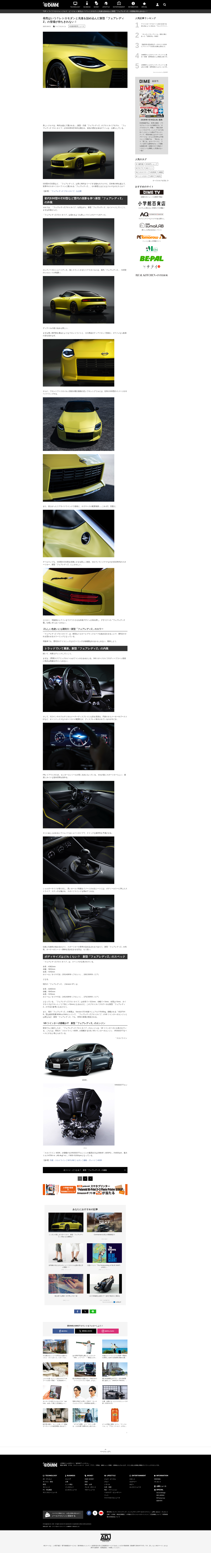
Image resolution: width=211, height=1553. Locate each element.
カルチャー (133, 1482)
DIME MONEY (89, 1479)
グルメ (106, 1482)
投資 (86, 1482)
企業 (66, 1482)
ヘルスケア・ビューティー (112, 1492)
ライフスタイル (54, 11)
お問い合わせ (156, 1512)
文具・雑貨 (107, 1487)
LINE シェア (93, 1311)
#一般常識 (139, 164)
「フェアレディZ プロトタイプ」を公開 (65, 191)
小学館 (113, 1514)
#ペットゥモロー (142, 176)
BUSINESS (71, 1476)
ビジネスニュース (71, 1490)
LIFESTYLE (111, 1476)
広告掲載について (155, 1514)
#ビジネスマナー (142, 172)
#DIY (152, 176)
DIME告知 (157, 1479)
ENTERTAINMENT (139, 1476)
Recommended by (108, 1302)
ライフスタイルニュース (112, 1498)
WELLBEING (160, 1495)
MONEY (90, 1476)
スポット (132, 1479)
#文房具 (153, 172)
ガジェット (46, 1487)
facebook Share (77, 1311)
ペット (106, 1495)
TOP (44, 11)
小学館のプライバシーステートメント (137, 1514)
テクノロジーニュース (50, 1492)
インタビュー (69, 1487)
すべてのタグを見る (159, 180)
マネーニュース (90, 1490)
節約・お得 (88, 1484)
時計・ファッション (110, 1490)
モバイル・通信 (48, 1482)
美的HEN (159, 1500)
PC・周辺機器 (47, 1490)
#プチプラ (139, 168)
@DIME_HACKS (87, 1331)
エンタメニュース (135, 1487)
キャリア (68, 1479)
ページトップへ (105, 1451)
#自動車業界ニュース (76, 26)
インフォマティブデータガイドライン (139, 1512)
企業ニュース (161, 1486)
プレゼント (157, 1482)
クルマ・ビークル (68, 11)
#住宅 (159, 176)
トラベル (107, 1484)
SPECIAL (159, 1490)
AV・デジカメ (47, 1479)
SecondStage (161, 1492)
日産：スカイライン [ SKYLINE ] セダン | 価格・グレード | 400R (76, 1160)
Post (85, 1311)
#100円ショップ (151, 164)
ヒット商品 (68, 1484)
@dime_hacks (109, 1331)
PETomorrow (160, 1498)
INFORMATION (162, 1476)
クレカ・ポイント (90, 1487)
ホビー (131, 1484)
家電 (44, 1484)
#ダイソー (149, 168)
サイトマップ (122, 1512)
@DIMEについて (112, 1512)
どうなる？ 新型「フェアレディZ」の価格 (85, 1170)
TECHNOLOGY (51, 1476)
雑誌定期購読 (121, 1514)
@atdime (64, 1331)
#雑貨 (161, 172)
